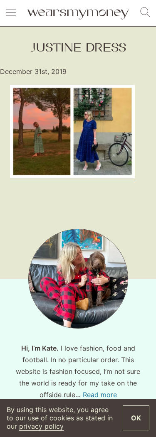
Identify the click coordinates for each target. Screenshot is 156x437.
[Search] (145, 12)
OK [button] (136, 418)
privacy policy (41, 426)
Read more (100, 394)
